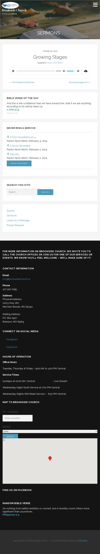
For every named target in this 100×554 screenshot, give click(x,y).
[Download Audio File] (86, 71)
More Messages (19, 163)
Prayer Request (15, 225)
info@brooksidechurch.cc (17, 279)
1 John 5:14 (13, 109)
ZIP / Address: (10, 412)
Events (10, 210)
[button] (96, 4)
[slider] (35, 71)
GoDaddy (82, 540)
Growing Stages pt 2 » (79, 82)
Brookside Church (14, 10)
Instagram (11, 339)
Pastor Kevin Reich (55, 63)
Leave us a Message (18, 220)
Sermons (12, 215)
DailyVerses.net (12, 113)
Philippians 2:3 (11, 514)
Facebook (11, 347)
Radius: (7, 427)
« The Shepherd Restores (22, 82)
